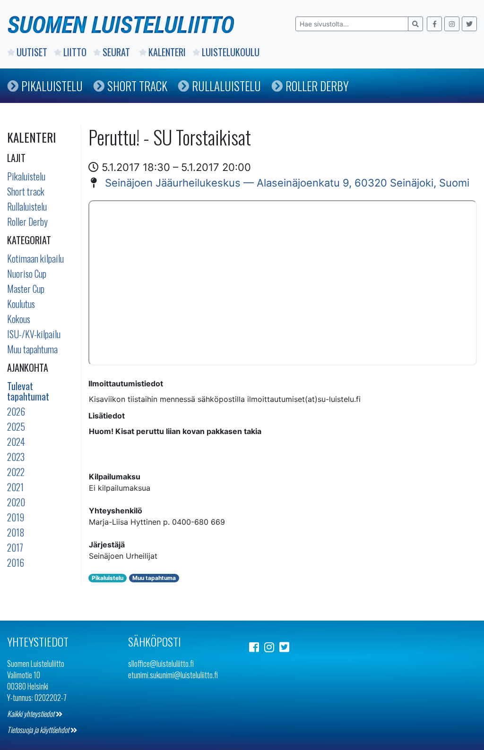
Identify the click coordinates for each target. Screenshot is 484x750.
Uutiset (32, 52)
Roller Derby (317, 85)
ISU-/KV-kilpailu (33, 334)
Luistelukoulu (230, 52)
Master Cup (25, 288)
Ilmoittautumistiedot (125, 383)
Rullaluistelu (226, 85)
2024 (16, 442)
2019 (15, 517)
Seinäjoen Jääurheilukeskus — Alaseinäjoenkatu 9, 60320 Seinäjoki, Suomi (287, 183)
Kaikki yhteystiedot (31, 713)
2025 (16, 426)
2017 (15, 547)
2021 (15, 487)
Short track (25, 191)
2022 (16, 472)
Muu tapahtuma (32, 349)
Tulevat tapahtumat (28, 391)
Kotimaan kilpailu (35, 258)
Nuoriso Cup (26, 273)
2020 (16, 502)
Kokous (18, 319)
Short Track (137, 85)
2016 (15, 562)
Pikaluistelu (52, 85)
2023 (16, 457)
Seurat (117, 52)
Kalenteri (167, 52)
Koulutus (21, 304)
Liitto (74, 52)
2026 (16, 411)
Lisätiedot (106, 415)
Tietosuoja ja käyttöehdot (38, 729)
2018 (16, 532)
